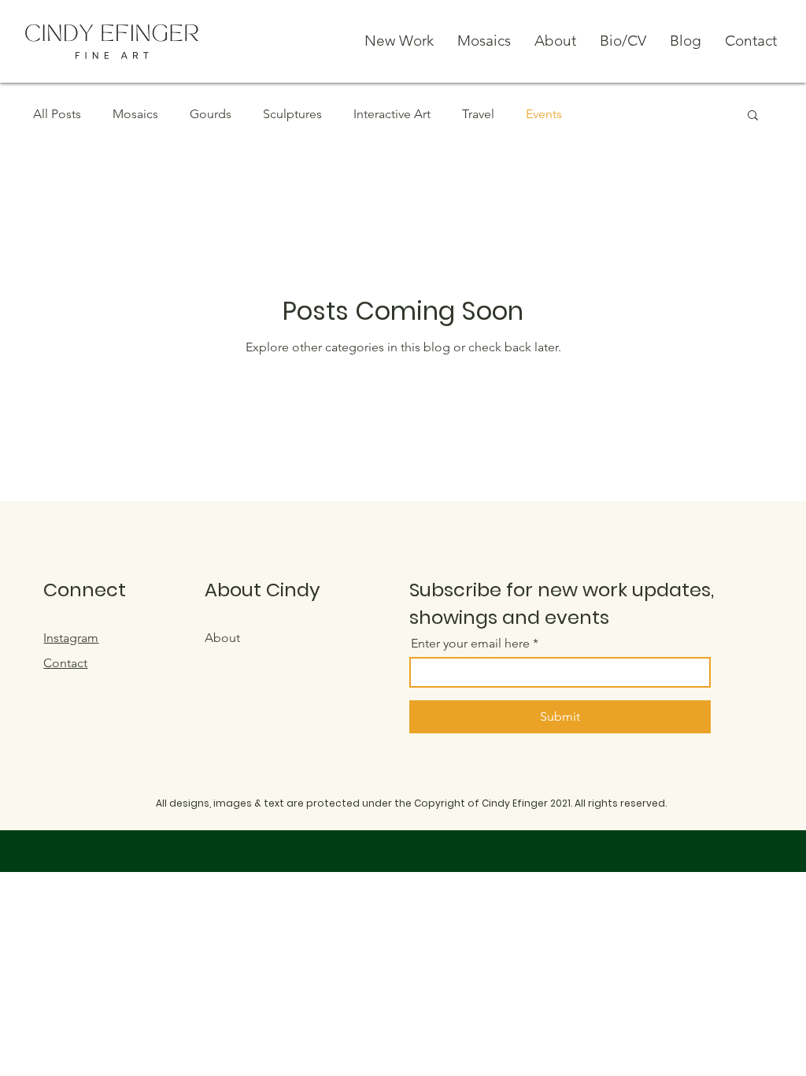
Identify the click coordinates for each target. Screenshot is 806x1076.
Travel (478, 113)
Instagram (70, 637)
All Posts (57, 113)
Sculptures (292, 113)
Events (544, 113)
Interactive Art (392, 113)
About (222, 637)
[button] (752, 116)
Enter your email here (470, 643)
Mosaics (135, 113)
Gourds (210, 113)
